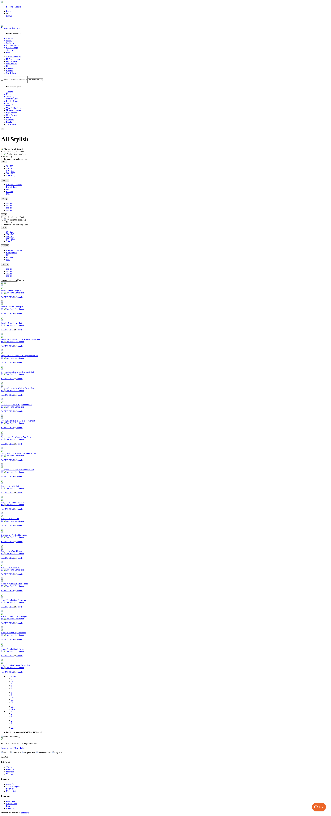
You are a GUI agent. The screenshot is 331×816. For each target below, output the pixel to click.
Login (8, 11)
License (5, 180)
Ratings (5, 264)
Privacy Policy (19, 748)
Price (4, 162)
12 (12, 702)
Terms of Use (6, 748)
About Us (10, 784)
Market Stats (11, 791)
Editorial (9, 192)
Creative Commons (14, 185)
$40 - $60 (10, 171)
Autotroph (25, 813)
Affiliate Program (13, 786)
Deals (8, 66)
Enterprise (10, 789)
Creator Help (11, 804)
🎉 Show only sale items (11, 149)
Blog (8, 806)
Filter (4, 215)
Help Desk (10, 801)
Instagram (10, 772)
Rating (4, 199)
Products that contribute (16, 154)
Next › (14, 709)
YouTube (10, 774)
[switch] (23, 149)
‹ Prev (13, 676)
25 (12, 707)
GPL (8, 189)
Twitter (9, 767)
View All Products (13, 57)
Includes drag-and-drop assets (16, 159)
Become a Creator (13, 7)
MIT (8, 194)
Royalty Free (11, 187)
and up (9, 203)
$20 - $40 (10, 168)
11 (12, 700)
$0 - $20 (9, 166)
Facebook (10, 769)
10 (12, 697)
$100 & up (10, 175)
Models (19, 297)
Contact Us (10, 808)
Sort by (21, 280)
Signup (9, 16)
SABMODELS (7, 297)
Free (8, 52)
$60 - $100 (10, 173)
